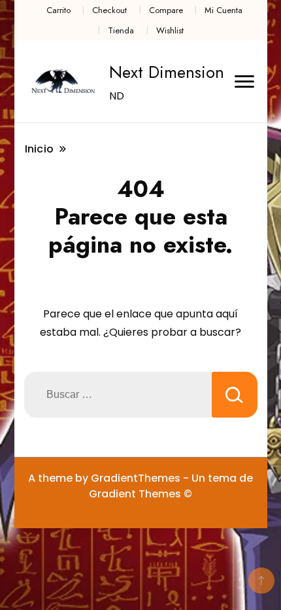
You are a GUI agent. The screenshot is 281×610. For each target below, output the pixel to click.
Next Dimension (166, 72)
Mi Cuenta (223, 10)
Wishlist (170, 30)
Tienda (121, 30)
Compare (166, 10)
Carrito (58, 10)
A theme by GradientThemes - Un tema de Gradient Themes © (140, 486)
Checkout (109, 10)
